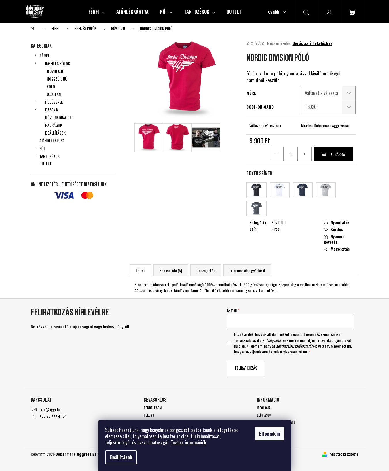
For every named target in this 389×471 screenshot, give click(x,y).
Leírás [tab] (140, 270)
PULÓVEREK (54, 102)
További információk (188, 442)
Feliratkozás (246, 368)
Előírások (264, 415)
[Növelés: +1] (304, 154)
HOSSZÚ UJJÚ (57, 79)
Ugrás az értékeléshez (312, 43)
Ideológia (263, 408)
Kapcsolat (264, 430)
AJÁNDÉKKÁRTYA (51, 140)
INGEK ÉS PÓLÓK (57, 63)
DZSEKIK (51, 110)
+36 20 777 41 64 (53, 416)
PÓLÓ (51, 86)
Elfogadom (269, 433)
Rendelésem (153, 408)
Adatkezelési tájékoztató (276, 422)
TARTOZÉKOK (49, 156)
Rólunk (149, 415)
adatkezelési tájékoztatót (294, 346)
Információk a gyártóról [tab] (247, 270)
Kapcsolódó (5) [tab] (171, 270)
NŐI (42, 148)
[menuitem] (97, 11)
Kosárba (337, 154)
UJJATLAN (54, 94)
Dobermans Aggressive (331, 125)
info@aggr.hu (49, 409)
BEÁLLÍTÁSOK (55, 133)
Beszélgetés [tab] (205, 270)
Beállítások (121, 457)
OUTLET (45, 163)
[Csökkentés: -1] (277, 154)
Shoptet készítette (344, 454)
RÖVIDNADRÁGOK (58, 117)
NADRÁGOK (53, 125)
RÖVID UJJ (55, 71)
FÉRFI (44, 55)
